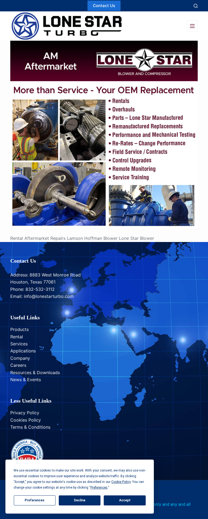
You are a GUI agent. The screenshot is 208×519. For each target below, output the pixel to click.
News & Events (25, 379)
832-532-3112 (40, 289)
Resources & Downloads (35, 372)
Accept (125, 500)
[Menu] (192, 26)
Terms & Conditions (30, 427)
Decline (79, 500)
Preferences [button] (99, 487)
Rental (16, 336)
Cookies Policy (25, 420)
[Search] (196, 6)
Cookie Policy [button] (121, 482)
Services (19, 343)
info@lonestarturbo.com (49, 296)
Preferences (34, 500)
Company (20, 358)
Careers (18, 365)
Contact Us (104, 5)
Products (19, 329)
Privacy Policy (24, 412)
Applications (23, 351)
